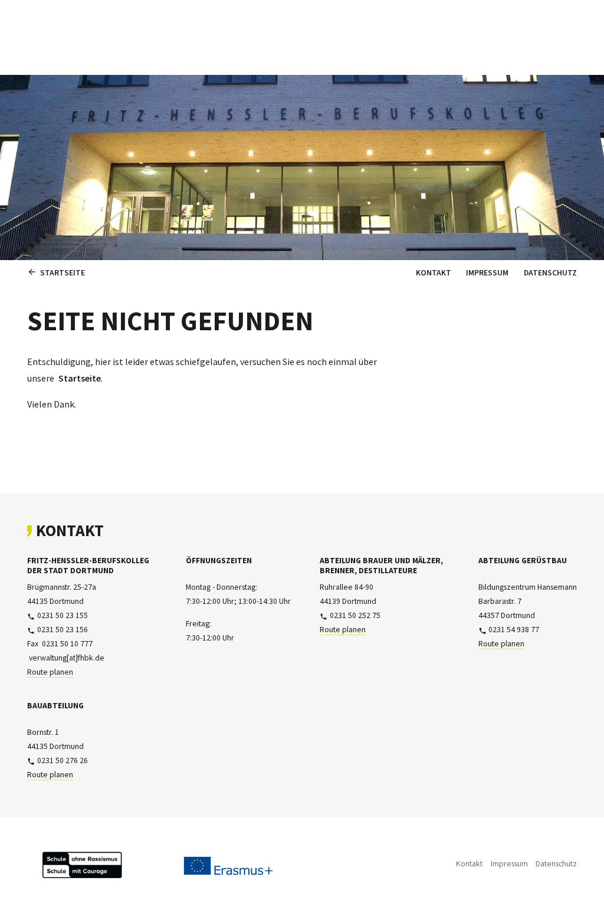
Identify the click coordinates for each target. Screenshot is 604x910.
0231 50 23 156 (62, 630)
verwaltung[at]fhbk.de (66, 658)
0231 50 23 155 (62, 615)
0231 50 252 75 (355, 615)
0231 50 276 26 (62, 760)
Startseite (79, 378)
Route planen (50, 672)
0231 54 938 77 (513, 630)
